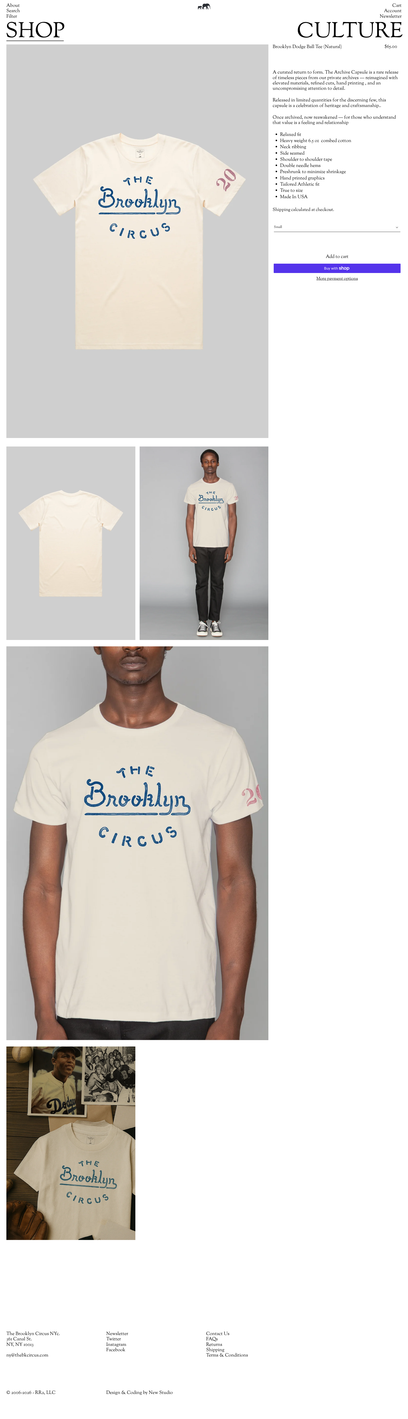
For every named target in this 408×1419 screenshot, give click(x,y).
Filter (11, 16)
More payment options (337, 278)
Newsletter (391, 16)
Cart (397, 5)
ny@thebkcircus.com (27, 1355)
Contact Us (218, 1334)
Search (13, 11)
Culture (350, 32)
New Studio (161, 1392)
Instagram (116, 1344)
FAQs (212, 1339)
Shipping (281, 210)
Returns (214, 1344)
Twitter (113, 1339)
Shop (35, 32)
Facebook (115, 1350)
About (13, 5)
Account (393, 11)
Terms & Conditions (227, 1355)
